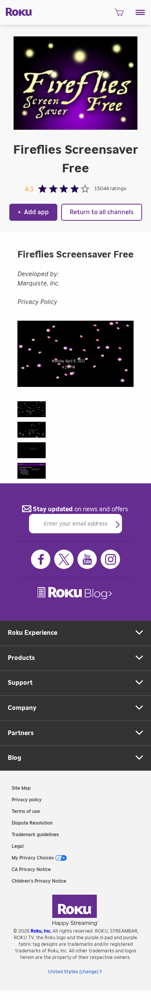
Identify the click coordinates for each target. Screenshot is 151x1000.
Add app (33, 212)
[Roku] (16, 11)
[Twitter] (64, 559)
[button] (140, 12)
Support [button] (20, 683)
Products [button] (21, 658)
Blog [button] (14, 758)
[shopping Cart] (119, 15)
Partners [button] (21, 733)
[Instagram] (110, 559)
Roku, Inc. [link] (41, 931)
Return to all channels (102, 212)
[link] (75, 593)
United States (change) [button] (73, 971)
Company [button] (22, 708)
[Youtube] (87, 559)
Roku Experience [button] (32, 633)
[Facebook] (40, 559)
